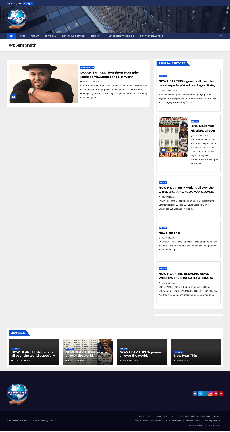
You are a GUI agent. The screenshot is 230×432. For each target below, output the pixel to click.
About (35, 36)
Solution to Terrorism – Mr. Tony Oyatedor (204, 425)
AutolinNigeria (162, 416)
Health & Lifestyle (73, 36)
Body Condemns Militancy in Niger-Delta (194, 416)
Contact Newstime (151, 36)
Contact (217, 416)
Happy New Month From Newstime (147, 421)
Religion (96, 36)
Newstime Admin (91, 82)
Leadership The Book (121, 36)
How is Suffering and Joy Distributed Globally (182, 421)
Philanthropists (87, 67)
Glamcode (52, 421)
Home (22, 36)
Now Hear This (169, 233)
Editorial (50, 36)
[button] (221, 36)
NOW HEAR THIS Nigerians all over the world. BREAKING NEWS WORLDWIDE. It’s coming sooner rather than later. (186, 192)
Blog (173, 416)
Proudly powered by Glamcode (19, 421)
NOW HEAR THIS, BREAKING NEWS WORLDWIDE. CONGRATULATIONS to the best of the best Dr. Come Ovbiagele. (188, 278)
